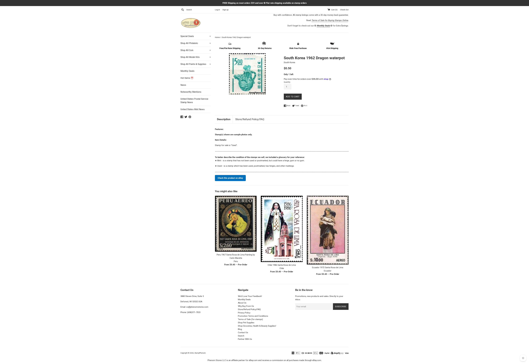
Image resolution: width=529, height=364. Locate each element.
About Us (242, 303)
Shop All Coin (195, 50)
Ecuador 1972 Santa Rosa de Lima (327, 267)
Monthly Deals (187, 71)
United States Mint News (192, 109)
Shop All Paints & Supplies (195, 64)
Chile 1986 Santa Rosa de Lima (282, 265)
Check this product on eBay (230, 178)
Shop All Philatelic (195, 43)
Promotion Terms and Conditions (253, 316)
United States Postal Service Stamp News (194, 101)
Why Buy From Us (246, 306)
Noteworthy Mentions (190, 92)
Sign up (225, 10)
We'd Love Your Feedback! (250, 296)
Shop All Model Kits (195, 57)
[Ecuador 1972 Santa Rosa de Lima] (328, 230)
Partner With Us (245, 339)
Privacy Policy (244, 312)
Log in (217, 10)
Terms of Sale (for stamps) (250, 319)
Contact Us (243, 332)
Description (223, 119)
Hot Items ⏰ (186, 78)
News (183, 85)
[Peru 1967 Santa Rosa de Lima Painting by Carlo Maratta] (236, 224)
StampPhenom (200, 353)
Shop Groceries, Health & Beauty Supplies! (257, 326)
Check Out (344, 10)
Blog (240, 329)
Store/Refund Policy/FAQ (249, 119)
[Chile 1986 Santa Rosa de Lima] (282, 229)
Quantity (287, 82)
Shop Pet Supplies (246, 322)
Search (241, 336)
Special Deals (195, 36)
